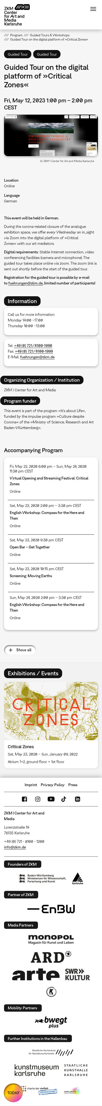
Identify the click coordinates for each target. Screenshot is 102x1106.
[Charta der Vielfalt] (38, 1091)
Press (72, 785)
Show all (23, 650)
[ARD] (51, 957)
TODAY (13, 1093)
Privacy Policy (53, 785)
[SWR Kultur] (77, 974)
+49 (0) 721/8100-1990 (33, 345)
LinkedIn (77, 799)
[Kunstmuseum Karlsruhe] (37, 1070)
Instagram (37, 799)
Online (9, 186)
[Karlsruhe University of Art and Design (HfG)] (51, 1052)
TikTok (64, 799)
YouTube (51, 799)
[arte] (36, 974)
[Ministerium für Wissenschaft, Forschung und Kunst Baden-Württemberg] (42, 878)
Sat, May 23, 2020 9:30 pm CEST (37, 540)
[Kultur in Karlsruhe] (51, 992)
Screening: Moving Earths (31, 576)
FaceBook (24, 799)
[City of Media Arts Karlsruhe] (72, 1091)
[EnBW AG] (51, 909)
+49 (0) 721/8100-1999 (34, 351)
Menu (93, 9)
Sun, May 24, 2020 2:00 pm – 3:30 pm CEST (46, 597)
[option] (51, 725)
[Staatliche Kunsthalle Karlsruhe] (76, 1070)
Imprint (31, 785)
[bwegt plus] (51, 1022)
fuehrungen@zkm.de (25, 283)
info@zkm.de (15, 847)
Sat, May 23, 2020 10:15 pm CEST (37, 569)
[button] (51, 135)
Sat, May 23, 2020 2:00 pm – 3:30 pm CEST (45, 505)
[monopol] (51, 939)
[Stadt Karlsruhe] (77, 878)
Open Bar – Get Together (30, 547)
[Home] (20, 15)
